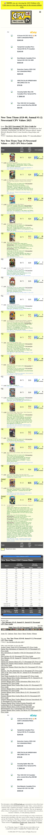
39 (2, 444)
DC (6, 633)
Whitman (34, 633)
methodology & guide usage (19, 822)
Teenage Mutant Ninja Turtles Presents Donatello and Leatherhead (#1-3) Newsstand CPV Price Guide (18, 704)
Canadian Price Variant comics (27, 829)
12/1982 (4, 204)
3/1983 (4, 268)
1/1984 (4, 438)
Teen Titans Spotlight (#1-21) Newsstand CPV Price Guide (20, 676)
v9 (37, 829)
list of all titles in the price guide (15, 642)
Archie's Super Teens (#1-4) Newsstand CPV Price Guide (19, 647)
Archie (3, 633)
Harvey (20, 633)
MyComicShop (28, 183)
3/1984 (4, 474)
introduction (9, 135)
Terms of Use (31, 822)
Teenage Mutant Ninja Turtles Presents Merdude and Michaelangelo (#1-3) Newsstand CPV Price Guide (17, 707)
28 (2, 233)
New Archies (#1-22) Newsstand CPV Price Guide (17, 656)
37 (2, 403)
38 (2, 429)
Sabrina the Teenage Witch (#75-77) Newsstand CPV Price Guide (22, 662)
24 (2, 154)
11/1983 (4, 397)
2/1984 (4, 452)
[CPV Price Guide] (17, 25)
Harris (15, 633)
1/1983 (4, 224)
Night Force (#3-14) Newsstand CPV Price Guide (25, 627)
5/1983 (4, 304)
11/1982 (4, 179)
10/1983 (4, 385)
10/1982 (4, 162)
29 (2, 259)
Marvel (24, 633)
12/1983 (4, 412)
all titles (25, 135)
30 (2, 277)
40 (2, 466)
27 (2, 215)
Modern (29, 633)
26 (2, 195)
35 (2, 376)
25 (2, 171)
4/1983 (4, 286)
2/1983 (4, 242)
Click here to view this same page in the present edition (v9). (22, 6)
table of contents (18, 135)
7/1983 (4, 342)
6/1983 (4, 320)
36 (2, 389)
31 (2, 296)
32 (2, 311)
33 (2, 334)
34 (2, 356)
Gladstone (10, 633)
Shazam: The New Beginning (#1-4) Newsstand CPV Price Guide (22, 671)
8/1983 (4, 364)
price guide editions (35, 135)
